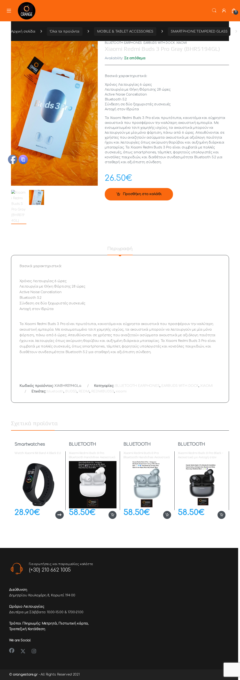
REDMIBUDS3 (102, 391)
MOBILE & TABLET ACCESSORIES (125, 31)
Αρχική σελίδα (23, 31)
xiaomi (121, 391)
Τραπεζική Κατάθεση (27, 629)
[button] (93, 46)
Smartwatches (30, 444)
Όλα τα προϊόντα (64, 31)
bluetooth (55, 391)
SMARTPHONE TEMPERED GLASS (199, 31)
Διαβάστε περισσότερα (52, 515)
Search (214, 10)
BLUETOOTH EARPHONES (123, 42)
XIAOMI (181, 42)
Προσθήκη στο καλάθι (142, 194)
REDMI (84, 391)
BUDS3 (71, 391)
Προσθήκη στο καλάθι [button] (107, 515)
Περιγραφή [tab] (120, 249)
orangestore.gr (25, 674)
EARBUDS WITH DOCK (159, 42)
